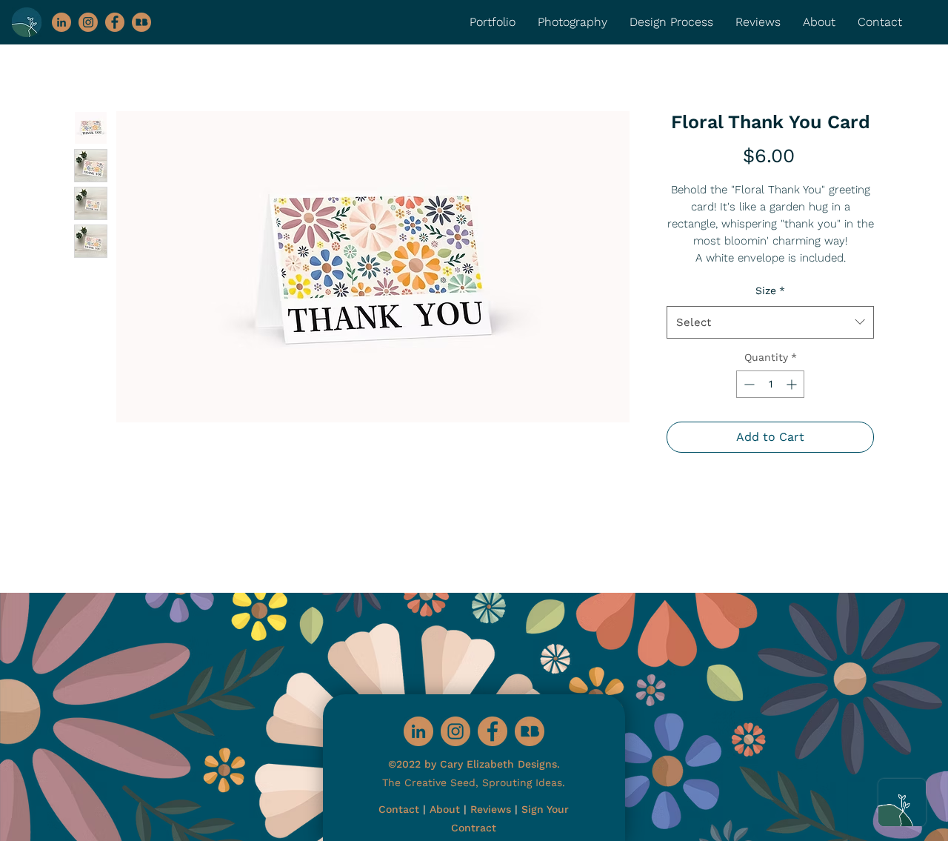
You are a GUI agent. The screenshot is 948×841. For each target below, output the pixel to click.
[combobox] (770, 322)
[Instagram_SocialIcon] (88, 22)
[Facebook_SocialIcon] (114, 22)
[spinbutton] (770, 384)
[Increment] (793, 384)
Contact (398, 809)
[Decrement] (747, 384)
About (445, 809)
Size (770, 290)
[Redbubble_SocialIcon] (141, 22)
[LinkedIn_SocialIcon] (61, 22)
